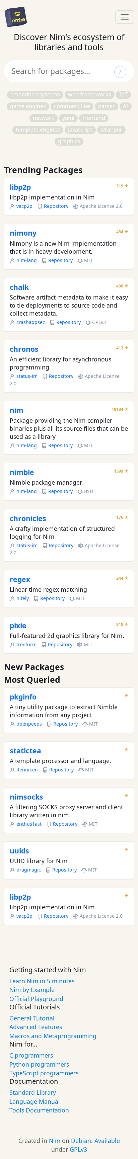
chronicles (28, 518)
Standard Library (32, 1092)
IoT (123, 94)
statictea (25, 750)
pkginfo (23, 696)
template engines (38, 129)
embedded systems (35, 94)
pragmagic (28, 869)
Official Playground (36, 999)
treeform (26, 644)
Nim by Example (32, 990)
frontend (93, 117)
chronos (24, 349)
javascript (80, 129)
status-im (27, 376)
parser (106, 106)
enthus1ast (29, 824)
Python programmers (39, 1064)
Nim (54, 1141)
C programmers (31, 1055)
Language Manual (34, 1101)
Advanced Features (35, 1027)
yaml (68, 117)
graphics (69, 141)
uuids (19, 850)
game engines (28, 106)
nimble (22, 472)
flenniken (27, 769)
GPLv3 (78, 1149)
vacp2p (24, 206)
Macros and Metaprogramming (52, 1036)
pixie (18, 625)
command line (72, 106)
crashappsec (30, 322)
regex (20, 579)
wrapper (111, 129)
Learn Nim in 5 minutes (41, 981)
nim (16, 410)
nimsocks (26, 797)
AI (125, 106)
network (43, 117)
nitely (22, 598)
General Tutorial (32, 1018)
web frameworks (89, 94)
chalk (19, 287)
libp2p (20, 187)
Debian (81, 1141)
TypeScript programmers (43, 1073)
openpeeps (29, 724)
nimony (23, 233)
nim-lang (26, 260)
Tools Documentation (39, 1110)
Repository (56, 206)
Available (107, 1141)
